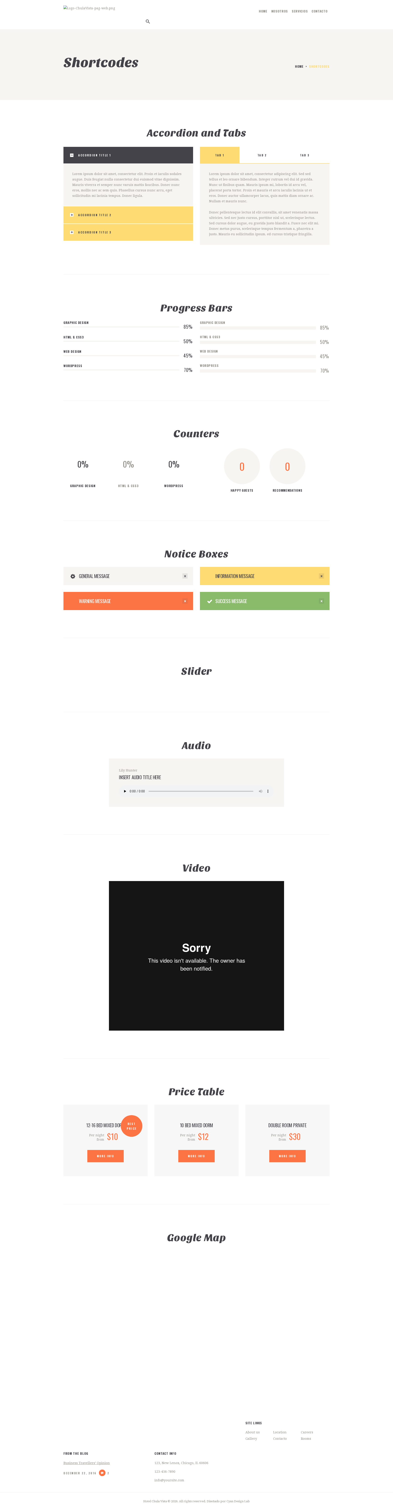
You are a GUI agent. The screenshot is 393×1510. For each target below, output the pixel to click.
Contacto (280, 1438)
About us (252, 1432)
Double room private (287, 1125)
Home (299, 66)
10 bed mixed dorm (196, 1125)
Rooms (306, 1438)
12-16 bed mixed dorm (105, 1125)
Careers (307, 1432)
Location (280, 1432)
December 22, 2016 (80, 1473)
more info (105, 1156)
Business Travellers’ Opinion (86, 1463)
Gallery (251, 1438)
